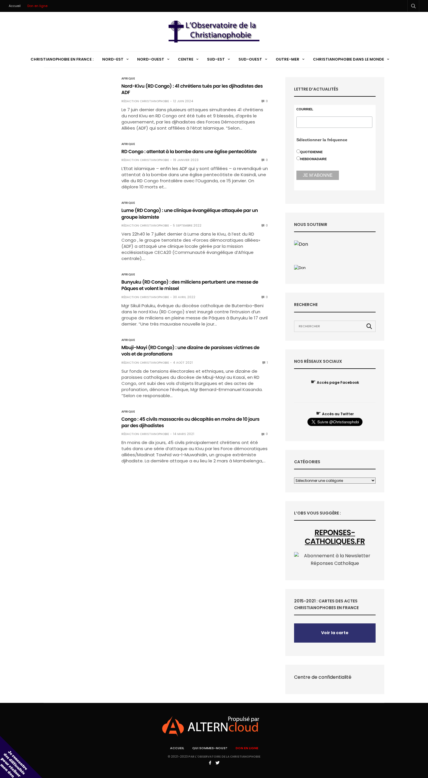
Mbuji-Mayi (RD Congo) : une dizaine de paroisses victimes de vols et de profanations (190, 350)
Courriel (304, 109)
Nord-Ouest (150, 59)
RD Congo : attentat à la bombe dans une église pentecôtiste (189, 151)
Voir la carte (335, 633)
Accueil (15, 5)
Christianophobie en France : (62, 59)
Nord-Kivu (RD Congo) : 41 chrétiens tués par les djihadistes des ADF (192, 89)
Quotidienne (311, 152)
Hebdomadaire (313, 159)
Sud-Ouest (250, 59)
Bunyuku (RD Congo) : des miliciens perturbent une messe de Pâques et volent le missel (189, 285)
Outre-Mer (287, 59)
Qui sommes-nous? (209, 748)
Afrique (128, 78)
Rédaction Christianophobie (145, 101)
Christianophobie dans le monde (348, 59)
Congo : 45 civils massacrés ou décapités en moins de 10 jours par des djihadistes (190, 422)
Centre (185, 59)
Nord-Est (112, 59)
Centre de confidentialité (322, 677)
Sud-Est (216, 59)
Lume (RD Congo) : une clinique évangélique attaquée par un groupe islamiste (189, 213)
